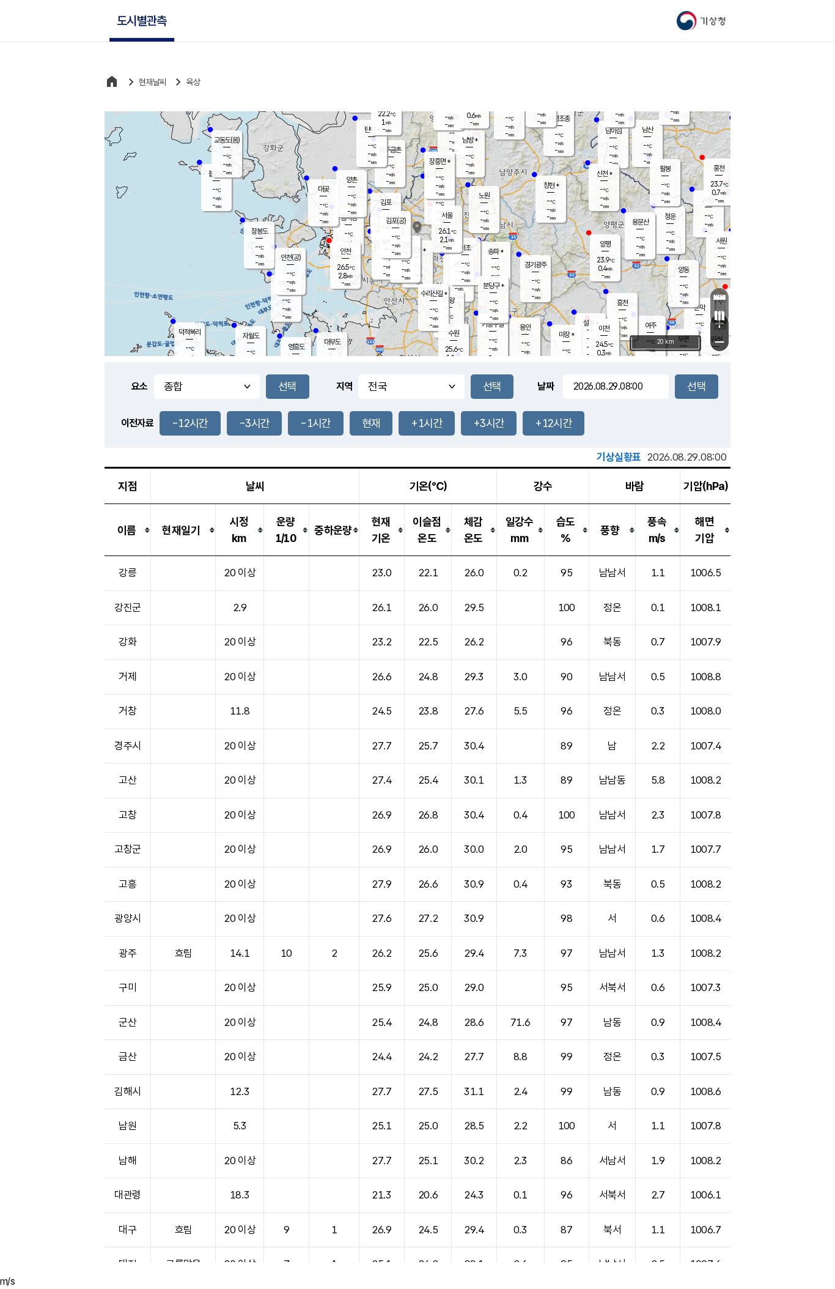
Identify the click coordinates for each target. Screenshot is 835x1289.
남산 (647, 129)
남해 (127, 1160)
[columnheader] (128, 530)
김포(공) (396, 221)
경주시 (127, 746)
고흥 (127, 884)
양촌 (351, 180)
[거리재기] (719, 297)
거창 (127, 711)
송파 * (495, 251)
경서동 (348, 218)
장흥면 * (439, 161)
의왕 (448, 300)
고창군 (127, 849)
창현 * (551, 185)
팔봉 (665, 169)
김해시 (127, 1091)
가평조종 (559, 118)
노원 (484, 195)
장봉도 (259, 231)
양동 (683, 270)
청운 (669, 216)
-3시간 (254, 423)
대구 (127, 1230)
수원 (453, 333)
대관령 (127, 1195)
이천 (603, 328)
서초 (465, 247)
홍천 (718, 168)
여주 (650, 325)
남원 (127, 1126)
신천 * (604, 173)
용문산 (640, 222)
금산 (127, 1056)
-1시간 (315, 423)
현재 (371, 423)
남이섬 (613, 131)
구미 (127, 987)
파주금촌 (390, 150)
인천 (345, 251)
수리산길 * (434, 293)
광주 (127, 953)
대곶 (323, 189)
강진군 (127, 607)
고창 (127, 815)
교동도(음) (227, 140)
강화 (127, 642)
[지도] (719, 315)
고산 (127, 780)
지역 (344, 386)
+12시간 (553, 423)
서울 (446, 215)
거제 (127, 677)
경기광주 (535, 265)
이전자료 (137, 423)
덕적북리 (189, 332)
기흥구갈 (493, 324)
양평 (605, 244)
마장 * (566, 334)
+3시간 (488, 423)
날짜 (545, 386)
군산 (127, 1022)
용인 (525, 327)
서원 (721, 241)
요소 (139, 386)
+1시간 (426, 423)
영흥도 (296, 347)
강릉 (127, 572)
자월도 (251, 336)
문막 (699, 307)
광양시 (127, 918)
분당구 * (493, 285)
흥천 (622, 303)
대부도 (332, 342)
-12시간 (190, 423)
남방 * (469, 140)
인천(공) (291, 257)
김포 (385, 202)
